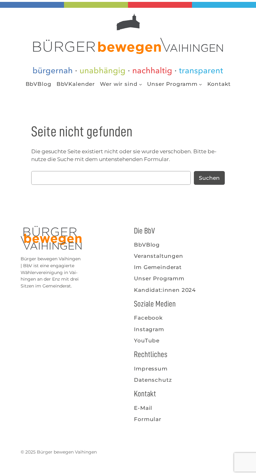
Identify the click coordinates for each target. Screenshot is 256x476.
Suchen (209, 178)
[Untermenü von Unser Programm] (200, 84)
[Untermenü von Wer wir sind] (140, 84)
